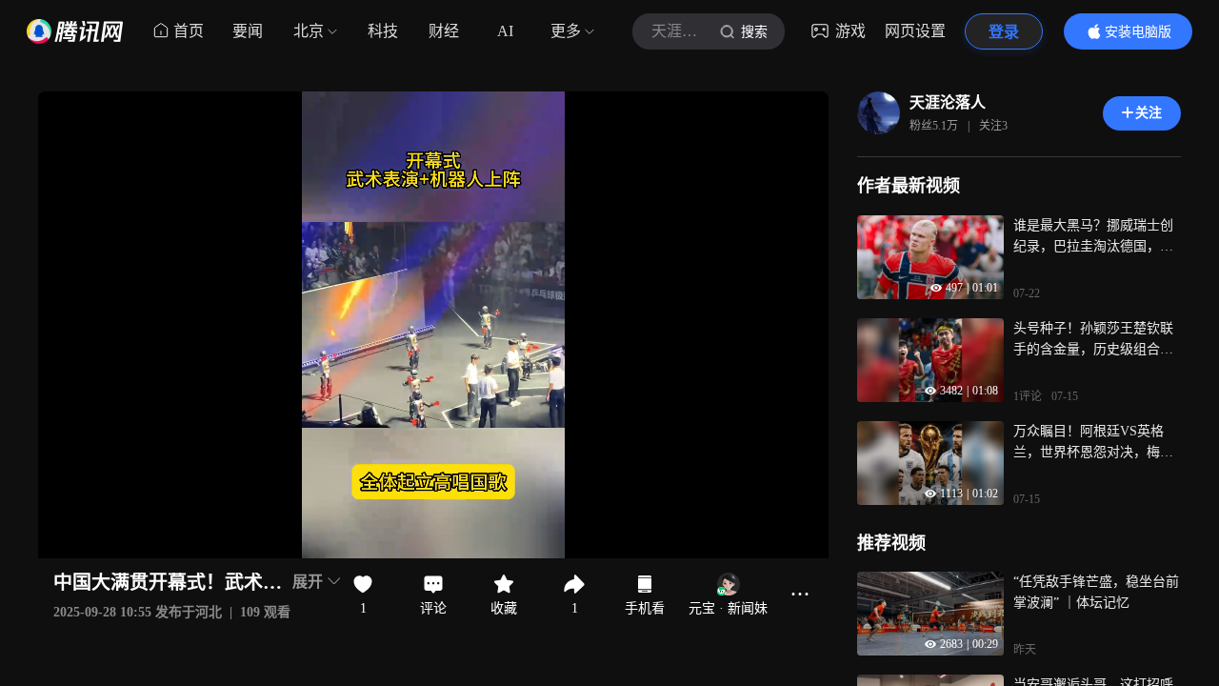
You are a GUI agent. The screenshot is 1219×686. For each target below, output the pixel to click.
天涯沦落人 (947, 102)
